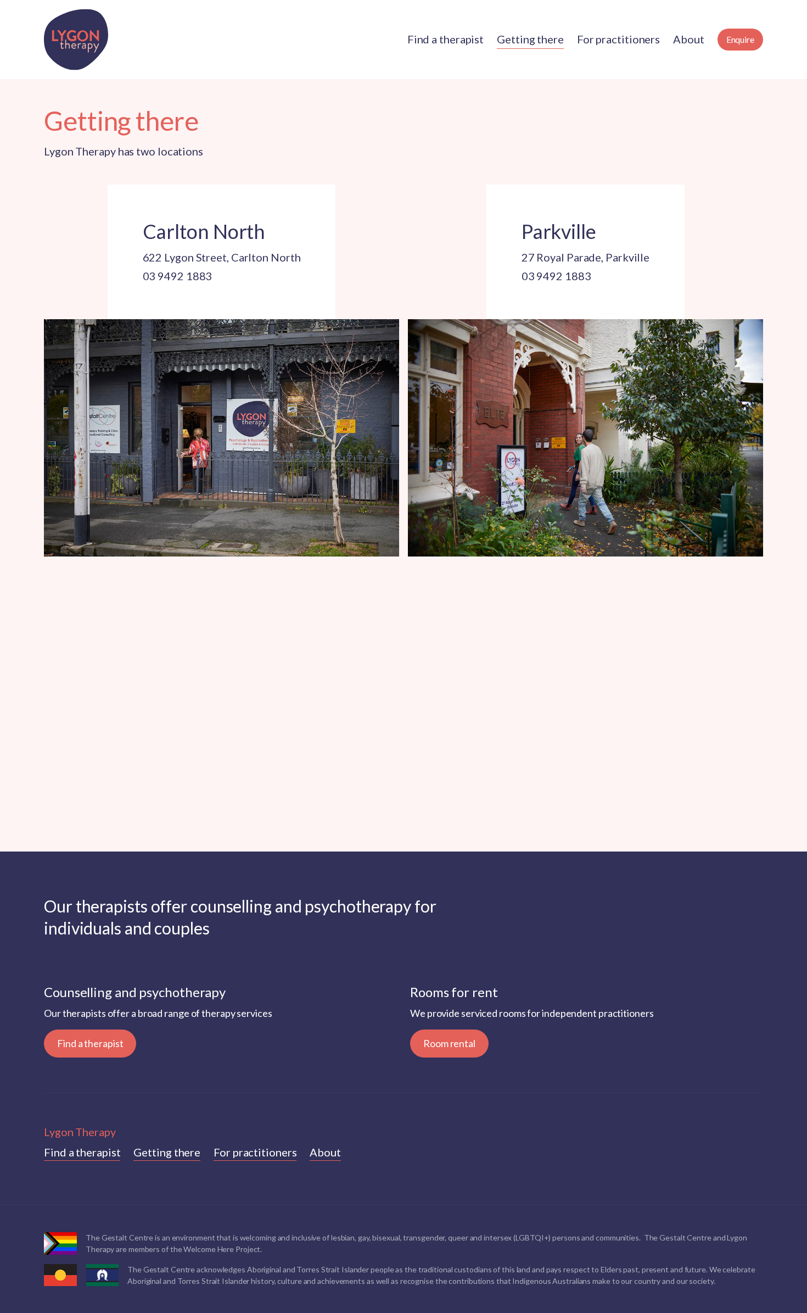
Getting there (166, 1152)
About (325, 1152)
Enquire (740, 39)
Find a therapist (90, 1043)
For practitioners (255, 1152)
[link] (82, 1152)
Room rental (449, 1043)
